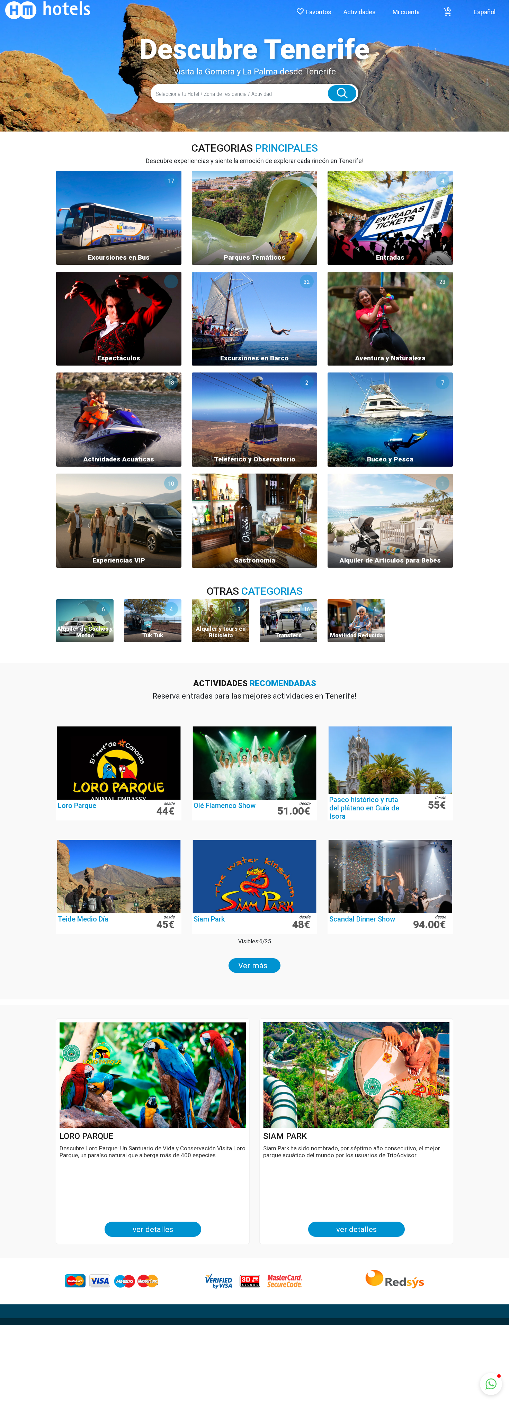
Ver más (252, 965)
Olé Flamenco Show (225, 805)
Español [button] (484, 12)
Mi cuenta (406, 12)
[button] (448, 12)
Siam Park (209, 919)
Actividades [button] (359, 12)
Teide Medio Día (83, 919)
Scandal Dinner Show (362, 919)
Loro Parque (77, 805)
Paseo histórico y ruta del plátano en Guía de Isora (364, 808)
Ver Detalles (153, 1229)
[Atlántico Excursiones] (45, 9)
